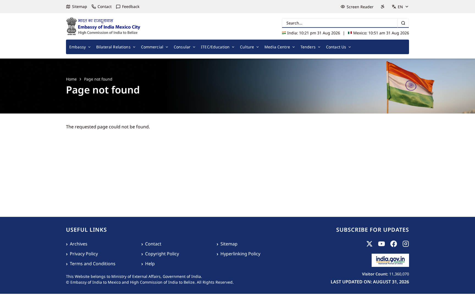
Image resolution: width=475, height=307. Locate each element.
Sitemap (79, 6)
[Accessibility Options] (382, 6)
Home (71, 79)
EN (400, 6)
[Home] (103, 26)
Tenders (308, 46)
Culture (247, 46)
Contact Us (336, 46)
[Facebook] (393, 243)
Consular (182, 46)
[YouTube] (381, 243)
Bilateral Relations (113, 46)
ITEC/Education (215, 46)
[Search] (403, 23)
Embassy (77, 46)
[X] (369, 243)
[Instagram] (405, 243)
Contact (105, 6)
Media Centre (277, 46)
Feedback (130, 6)
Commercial (152, 46)
